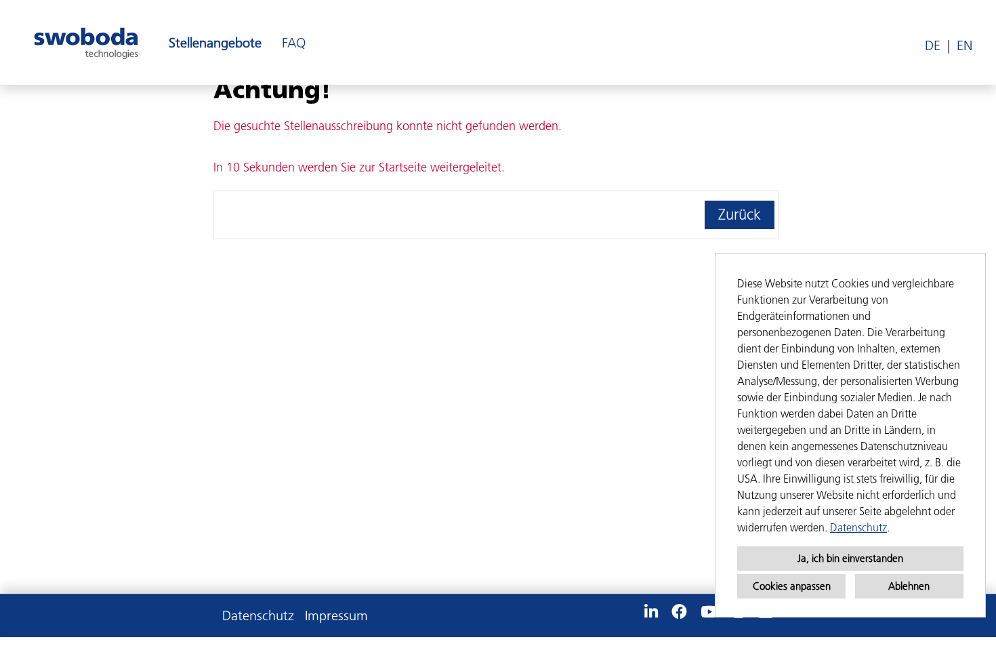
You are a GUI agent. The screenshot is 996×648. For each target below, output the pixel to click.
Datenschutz (858, 527)
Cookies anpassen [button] (792, 586)
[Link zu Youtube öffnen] (709, 612)
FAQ (294, 43)
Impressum (336, 615)
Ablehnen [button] (909, 586)
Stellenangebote (215, 43)
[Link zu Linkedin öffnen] (651, 612)
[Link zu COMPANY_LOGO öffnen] (86, 42)
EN (964, 45)
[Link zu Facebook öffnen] (679, 612)
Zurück (739, 214)
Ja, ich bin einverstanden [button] (850, 558)
